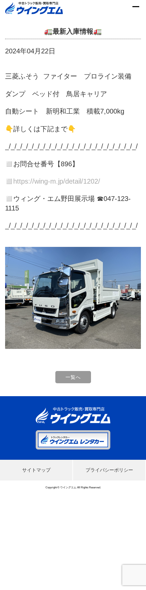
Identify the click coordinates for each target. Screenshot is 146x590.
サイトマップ (36, 470)
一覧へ (73, 377)
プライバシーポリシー (109, 470)
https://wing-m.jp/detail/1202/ (56, 181)
